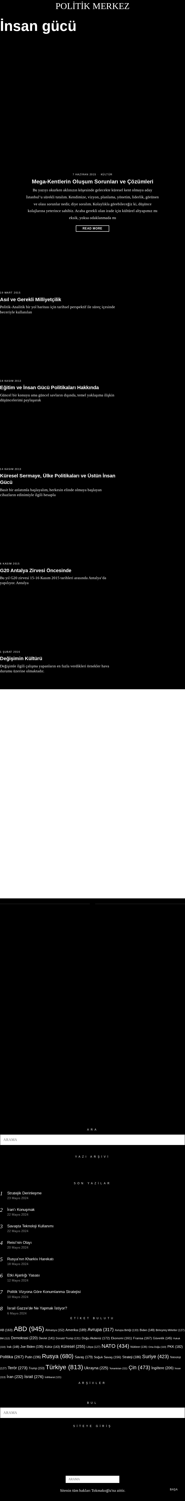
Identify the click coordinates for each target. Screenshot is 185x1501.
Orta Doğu (157, 1347)
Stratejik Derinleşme (24, 1193)
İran (15, 1377)
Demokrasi (24, 1338)
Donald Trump (68, 1338)
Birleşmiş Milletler (170, 1330)
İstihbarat (53, 1377)
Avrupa (101, 1329)
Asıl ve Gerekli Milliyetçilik (30, 299)
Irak (13, 1346)
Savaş (84, 1357)
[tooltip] (85, 1468)
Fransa (142, 1338)
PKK (175, 1346)
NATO (115, 1346)
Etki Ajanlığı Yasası (23, 1275)
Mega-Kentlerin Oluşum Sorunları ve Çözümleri (92, 181)
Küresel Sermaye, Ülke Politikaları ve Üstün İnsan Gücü (57, 479)
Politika (12, 1356)
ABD (29, 1328)
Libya (93, 1346)
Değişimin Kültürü (21, 658)
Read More (92, 228)
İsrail (34, 1376)
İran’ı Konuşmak (21, 1209)
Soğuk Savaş (107, 1357)
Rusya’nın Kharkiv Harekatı (30, 1259)
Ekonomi (121, 1338)
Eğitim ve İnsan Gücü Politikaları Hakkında (49, 387)
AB (6, 1330)
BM (5, 1338)
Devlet (47, 1338)
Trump (36, 1368)
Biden (147, 1330)
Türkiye (64, 1367)
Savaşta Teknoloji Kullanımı (30, 1226)
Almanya (54, 1330)
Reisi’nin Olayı (19, 1242)
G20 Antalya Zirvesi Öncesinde (35, 570)
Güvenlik (162, 1338)
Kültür (107, 174)
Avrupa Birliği (127, 1330)
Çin (139, 1367)
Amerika (75, 1330)
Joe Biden (32, 1346)
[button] (179, 1139)
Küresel (73, 1346)
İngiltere (162, 1368)
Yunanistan (118, 1368)
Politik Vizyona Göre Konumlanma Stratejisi (44, 1292)
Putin (33, 1357)
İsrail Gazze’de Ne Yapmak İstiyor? (37, 1308)
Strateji (131, 1357)
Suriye (155, 1356)
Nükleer (138, 1346)
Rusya (58, 1356)
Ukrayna (96, 1368)
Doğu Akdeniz (96, 1338)
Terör (18, 1367)
